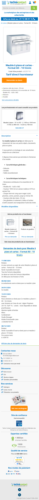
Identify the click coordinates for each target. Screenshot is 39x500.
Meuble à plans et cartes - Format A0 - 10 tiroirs (10, 231)
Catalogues (7, 387)
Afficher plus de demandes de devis (13, 343)
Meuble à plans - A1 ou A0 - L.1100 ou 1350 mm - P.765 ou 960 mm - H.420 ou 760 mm (19, 123)
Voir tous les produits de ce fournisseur (19, 241)
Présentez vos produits (11, 392)
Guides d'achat (8, 390)
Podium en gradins (27, 229)
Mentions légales (9, 377)
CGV (5, 374)
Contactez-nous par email (11, 363)
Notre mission (7, 372)
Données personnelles (11, 379)
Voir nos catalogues (19, 408)
